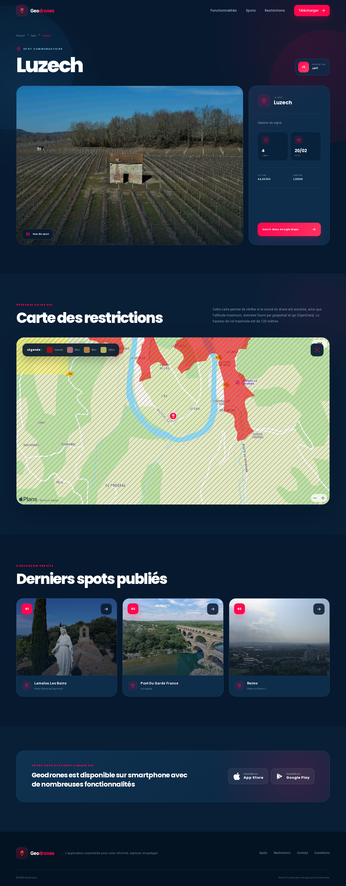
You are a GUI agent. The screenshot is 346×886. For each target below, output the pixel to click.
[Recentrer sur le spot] (317, 349)
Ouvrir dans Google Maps (280, 229)
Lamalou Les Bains (50, 683)
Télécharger (308, 10)
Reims (252, 683)
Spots (251, 10)
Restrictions (275, 10)
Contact (302, 853)
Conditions (322, 853)
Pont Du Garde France (159, 683)
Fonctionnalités (224, 10)
